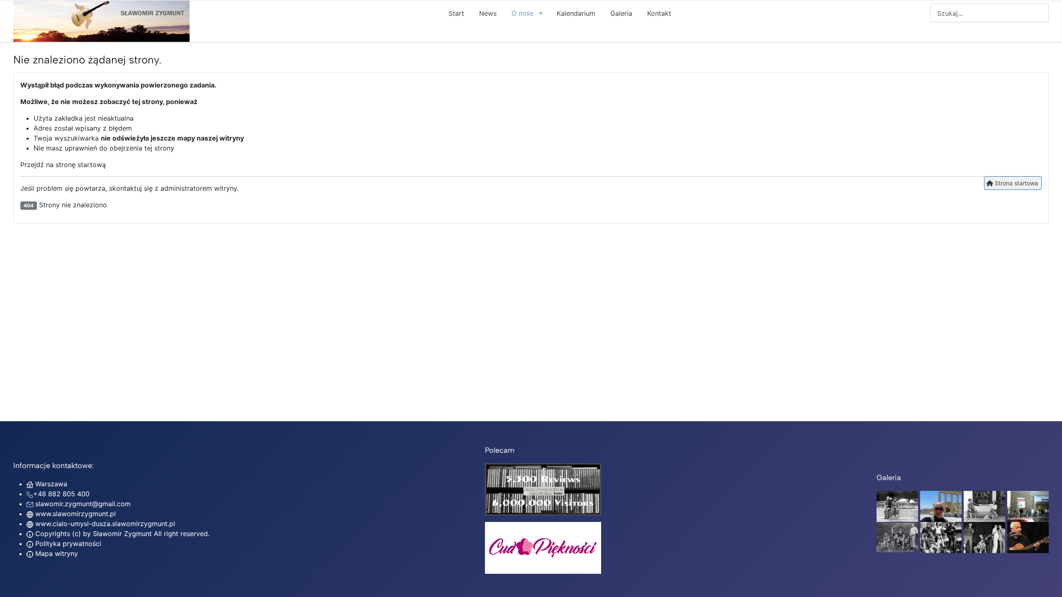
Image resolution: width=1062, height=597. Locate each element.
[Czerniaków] (897, 506)
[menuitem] (456, 12)
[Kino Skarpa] (1028, 506)
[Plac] (941, 537)
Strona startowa (1015, 183)
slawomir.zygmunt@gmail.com (83, 504)
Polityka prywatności (67, 543)
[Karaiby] (941, 506)
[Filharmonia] (1028, 537)
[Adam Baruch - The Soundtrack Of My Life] (543, 489)
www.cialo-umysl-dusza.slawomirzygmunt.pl (105, 523)
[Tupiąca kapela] (984, 537)
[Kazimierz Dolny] (984, 506)
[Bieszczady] (897, 537)
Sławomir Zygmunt (121, 533)
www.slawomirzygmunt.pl (75, 514)
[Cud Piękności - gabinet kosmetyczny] (543, 548)
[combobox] (989, 13)
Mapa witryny (55, 553)
